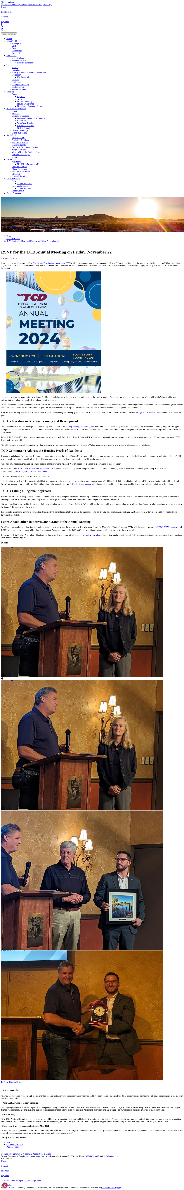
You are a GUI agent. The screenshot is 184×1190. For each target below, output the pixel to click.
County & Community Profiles (25, 147)
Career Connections (14, 193)
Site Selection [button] (12, 135)
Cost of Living (18, 87)
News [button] (14, 181)
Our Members (18, 58)
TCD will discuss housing (80, 484)
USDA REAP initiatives (167, 527)
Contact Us (16, 53)
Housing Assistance (25, 104)
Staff (14, 46)
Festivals (15, 80)
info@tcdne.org (111, 1156)
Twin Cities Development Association (49, 263)
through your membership (147, 412)
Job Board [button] (16, 162)
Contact (4, 17)
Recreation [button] (16, 75)
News (8, 1142)
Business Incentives (25, 125)
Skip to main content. (10, 2)
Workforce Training (25, 123)
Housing (15, 67)
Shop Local (22, 121)
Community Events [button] (20, 186)
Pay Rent (5, 21)
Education (16, 70)
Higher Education (19, 176)
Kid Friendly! (23, 77)
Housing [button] (10, 92)
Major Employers (19, 169)
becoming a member (91, 535)
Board (14, 48)
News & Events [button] (13, 179)
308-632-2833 (92, 1156)
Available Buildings (20, 140)
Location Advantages (21, 154)
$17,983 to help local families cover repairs (29, 471)
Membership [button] (11, 55)
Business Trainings (20, 130)
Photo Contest (18, 191)
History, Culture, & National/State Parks (29, 72)
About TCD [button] (11, 41)
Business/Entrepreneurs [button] (16, 108)
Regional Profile (19, 145)
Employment (6, 12)
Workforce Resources (21, 171)
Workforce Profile (19, 166)
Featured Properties (20, 142)
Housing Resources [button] (20, 99)
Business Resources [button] (20, 116)
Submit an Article (24, 183)
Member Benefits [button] (19, 60)
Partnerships (17, 51)
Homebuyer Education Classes (30, 106)
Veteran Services (19, 89)
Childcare (16, 174)
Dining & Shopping (20, 84)
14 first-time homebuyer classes (42, 468)
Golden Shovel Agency (111, 1188)
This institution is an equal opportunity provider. (21, 1180)
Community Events (14, 1144)
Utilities (15, 157)
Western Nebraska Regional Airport (27, 152)
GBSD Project (23, 128)
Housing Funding (24, 101)
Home (3, 7)
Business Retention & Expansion (31, 118)
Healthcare (16, 82)
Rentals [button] (15, 94)
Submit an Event (24, 188)
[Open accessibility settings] (5, 1185)
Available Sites (18, 137)
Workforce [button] (10, 159)
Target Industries (19, 150)
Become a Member (25, 63)
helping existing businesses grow (80, 426)
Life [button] (8, 65)
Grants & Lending (19, 133)
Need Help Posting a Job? (28, 164)
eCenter (15, 111)
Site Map (5, 1171)
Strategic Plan (18, 43)
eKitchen (16, 113)
